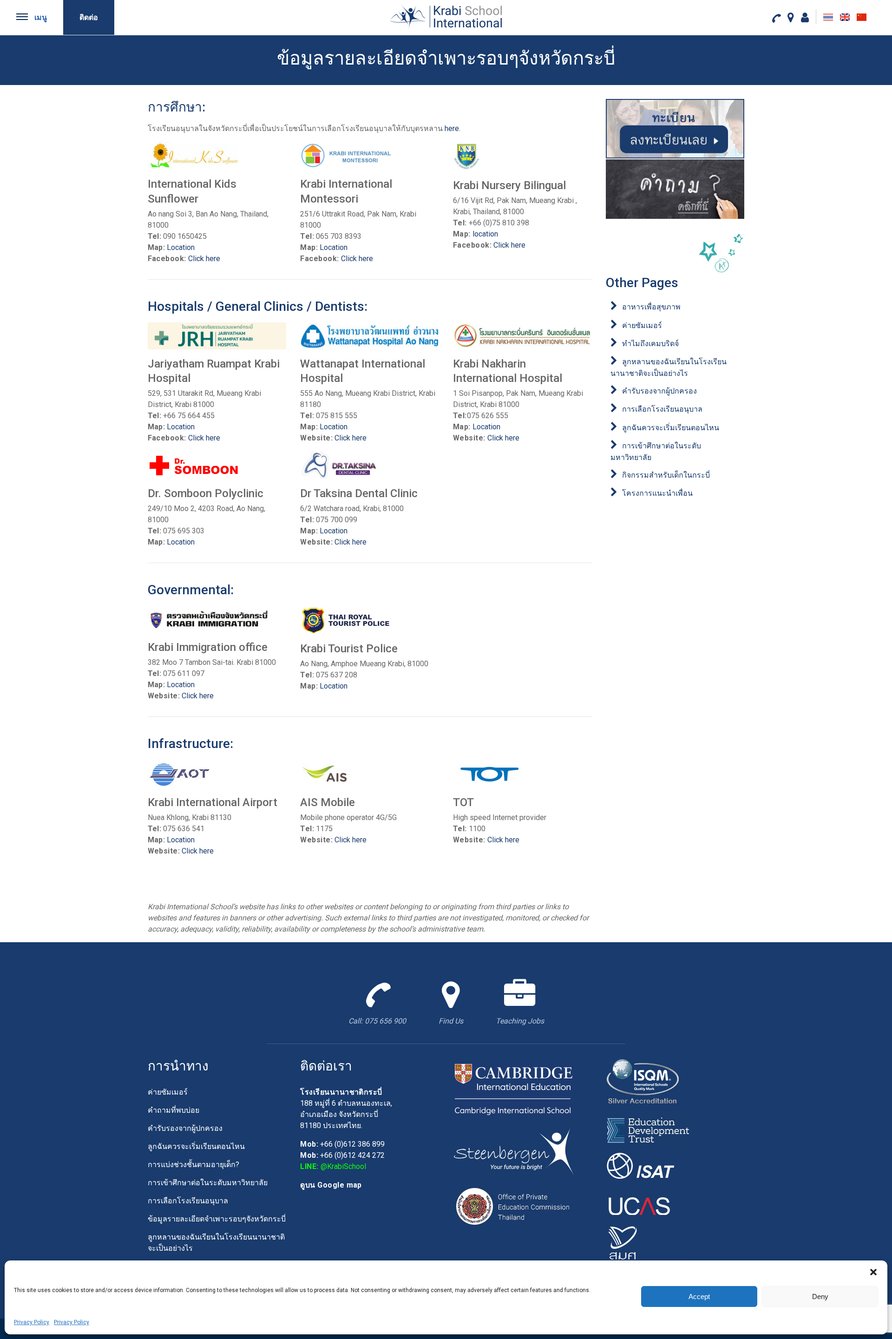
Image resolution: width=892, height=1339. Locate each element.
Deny (820, 1296)
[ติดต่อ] (776, 18)
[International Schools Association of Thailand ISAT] (647, 1167)
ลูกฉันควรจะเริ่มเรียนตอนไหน (670, 427)
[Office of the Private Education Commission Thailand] (513, 1205)
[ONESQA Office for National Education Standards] (647, 1241)
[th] (828, 17)
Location (181, 247)
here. (452, 128)
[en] (845, 17)
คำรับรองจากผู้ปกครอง (659, 391)
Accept (699, 1296)
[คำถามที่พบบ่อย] (675, 188)
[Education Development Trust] (647, 1130)
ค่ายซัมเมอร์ (642, 325)
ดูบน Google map (331, 1185)
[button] (873, 1272)
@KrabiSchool (343, 1166)
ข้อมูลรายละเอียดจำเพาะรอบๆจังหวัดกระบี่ (217, 1218)
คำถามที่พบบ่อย (173, 1110)
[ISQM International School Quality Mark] (647, 1084)
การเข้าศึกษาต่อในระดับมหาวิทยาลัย (208, 1182)
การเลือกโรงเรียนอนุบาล (662, 409)
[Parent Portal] (805, 17)
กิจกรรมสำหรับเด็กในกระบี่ (666, 475)
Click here (204, 258)
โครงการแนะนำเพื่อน (657, 493)
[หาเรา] (790, 17)
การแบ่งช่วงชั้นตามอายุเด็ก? (193, 1164)
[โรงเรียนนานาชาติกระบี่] (446, 17)
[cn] (861, 17)
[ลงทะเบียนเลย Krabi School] (675, 128)
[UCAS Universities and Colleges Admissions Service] (647, 1204)
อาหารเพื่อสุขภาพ (651, 306)
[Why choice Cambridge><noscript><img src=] (513, 1089)
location (485, 234)
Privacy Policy (31, 1322)
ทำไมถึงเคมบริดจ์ (650, 343)
